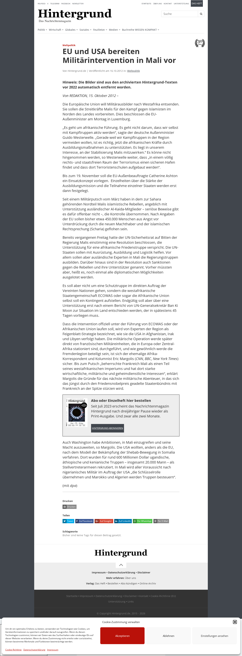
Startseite (146, 3)
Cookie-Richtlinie (13, 649)
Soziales (84, 29)
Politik (41, 29)
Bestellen (113, 583)
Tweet (70, 521)
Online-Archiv (148, 583)
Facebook (65, 3)
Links (131, 601)
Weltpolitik (133, 70)
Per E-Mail (162, 521)
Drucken (71, 506)
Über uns (157, 3)
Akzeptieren (122, 636)
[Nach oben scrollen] (121, 565)
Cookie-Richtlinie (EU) (163, 596)
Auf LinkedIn (124, 521)
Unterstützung (181, 3)
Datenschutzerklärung (34, 649)
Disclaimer (143, 572)
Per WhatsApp (144, 521)
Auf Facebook (85, 521)
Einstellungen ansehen (214, 636)
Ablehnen (168, 636)
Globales (70, 29)
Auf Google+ (105, 521)
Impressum (52, 649)
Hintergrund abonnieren (107, 428)
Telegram (54, 3)
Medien (113, 29)
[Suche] (201, 14)
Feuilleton (99, 29)
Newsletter (77, 3)
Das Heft (197, 3)
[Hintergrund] (75, 14)
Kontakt (168, 3)
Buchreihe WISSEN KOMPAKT (139, 29)
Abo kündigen (129, 583)
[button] (235, 622)
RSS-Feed (41, 3)
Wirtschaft (55, 29)
